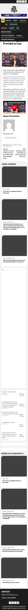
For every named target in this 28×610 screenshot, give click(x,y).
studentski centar (7, 146)
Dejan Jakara (14, 144)
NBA (18, 28)
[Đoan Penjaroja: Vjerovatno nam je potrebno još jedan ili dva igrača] (14, 245)
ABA (14, 74)
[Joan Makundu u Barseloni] (22, 427)
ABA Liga (22, 20)
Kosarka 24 (8, 134)
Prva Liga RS (13, 24)
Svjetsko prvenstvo (7, 35)
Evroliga (4, 28)
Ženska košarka (6, 32)
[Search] (26, 20)
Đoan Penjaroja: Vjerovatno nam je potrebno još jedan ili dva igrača (14, 261)
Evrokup (11, 28)
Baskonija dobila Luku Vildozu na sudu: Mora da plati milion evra (20, 152)
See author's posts (11, 138)
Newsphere (14, 608)
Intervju (19, 35)
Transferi (8, 580)
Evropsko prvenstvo (7, 39)
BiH (6, 24)
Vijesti (15, 20)
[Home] (3, 21)
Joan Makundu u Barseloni (8, 422)
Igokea (5, 77)
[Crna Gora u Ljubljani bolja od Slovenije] (14, 176)
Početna (8, 20)
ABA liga (8, 144)
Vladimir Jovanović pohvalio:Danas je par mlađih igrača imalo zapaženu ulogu (8, 153)
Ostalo (4, 189)
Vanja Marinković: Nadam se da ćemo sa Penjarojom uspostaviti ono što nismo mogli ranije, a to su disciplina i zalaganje (14, 226)
